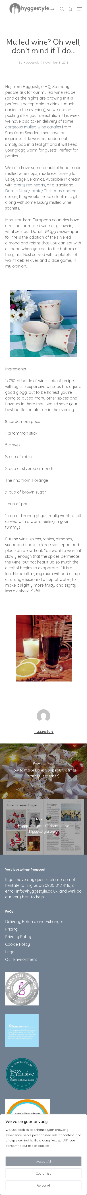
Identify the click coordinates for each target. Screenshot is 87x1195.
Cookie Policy (17, 944)
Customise (43, 1173)
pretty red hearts (29, 185)
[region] (43, 1154)
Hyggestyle (31, 62)
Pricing (11, 929)
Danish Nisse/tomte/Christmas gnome (40, 190)
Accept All (43, 1161)
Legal (10, 951)
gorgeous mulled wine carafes (33, 127)
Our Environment (21, 959)
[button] (79, 9)
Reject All (43, 1185)
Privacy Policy (18, 936)
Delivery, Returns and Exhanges (34, 921)
